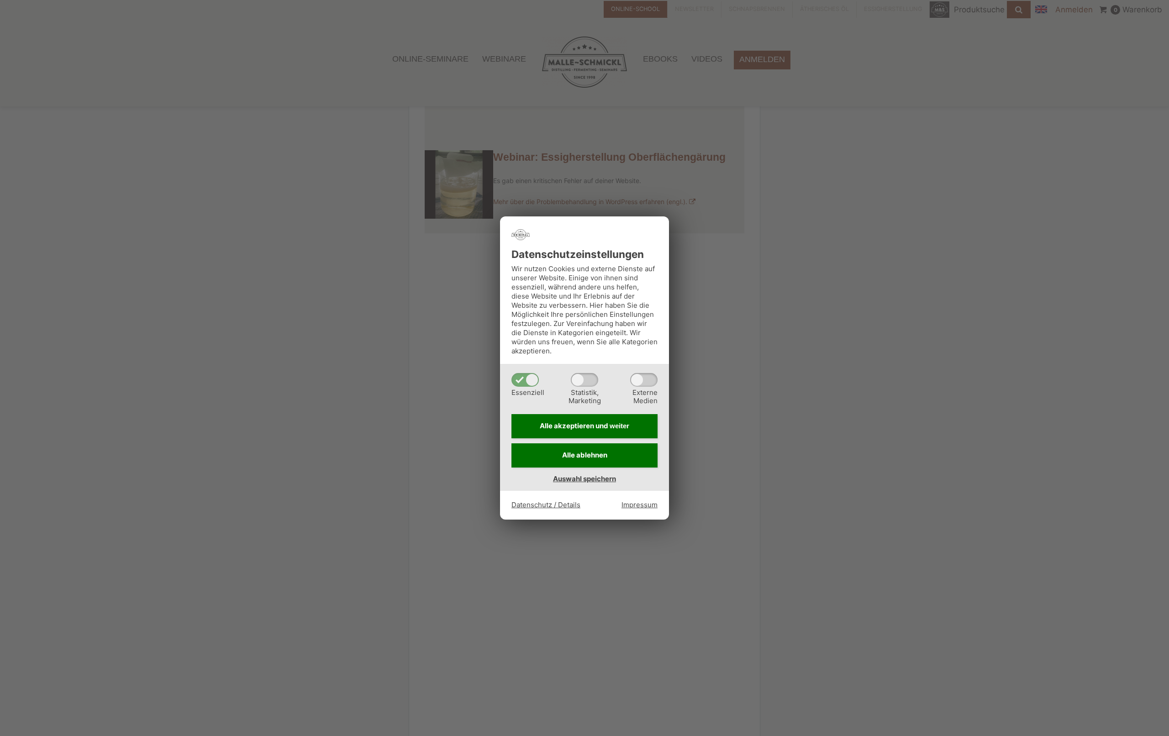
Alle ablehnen (584, 455)
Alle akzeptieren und (584, 425)
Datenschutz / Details (545, 504)
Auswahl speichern (584, 478)
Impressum (639, 504)
